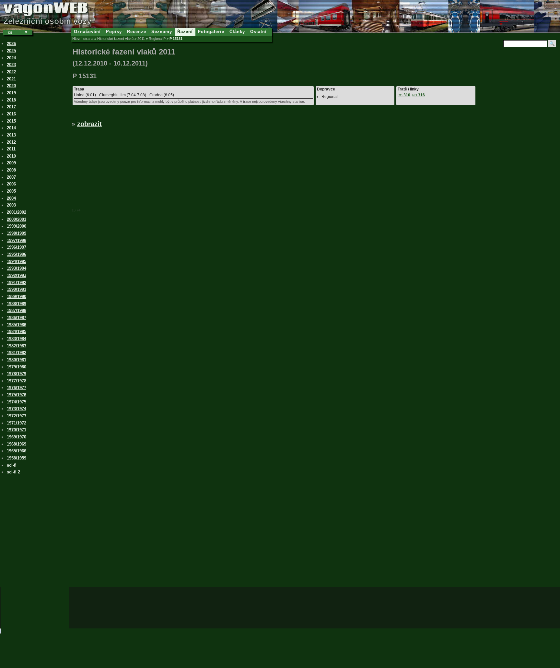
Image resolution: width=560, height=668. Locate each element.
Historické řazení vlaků (115, 39)
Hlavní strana (82, 39)
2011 (141, 39)
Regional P (157, 39)
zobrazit (89, 123)
